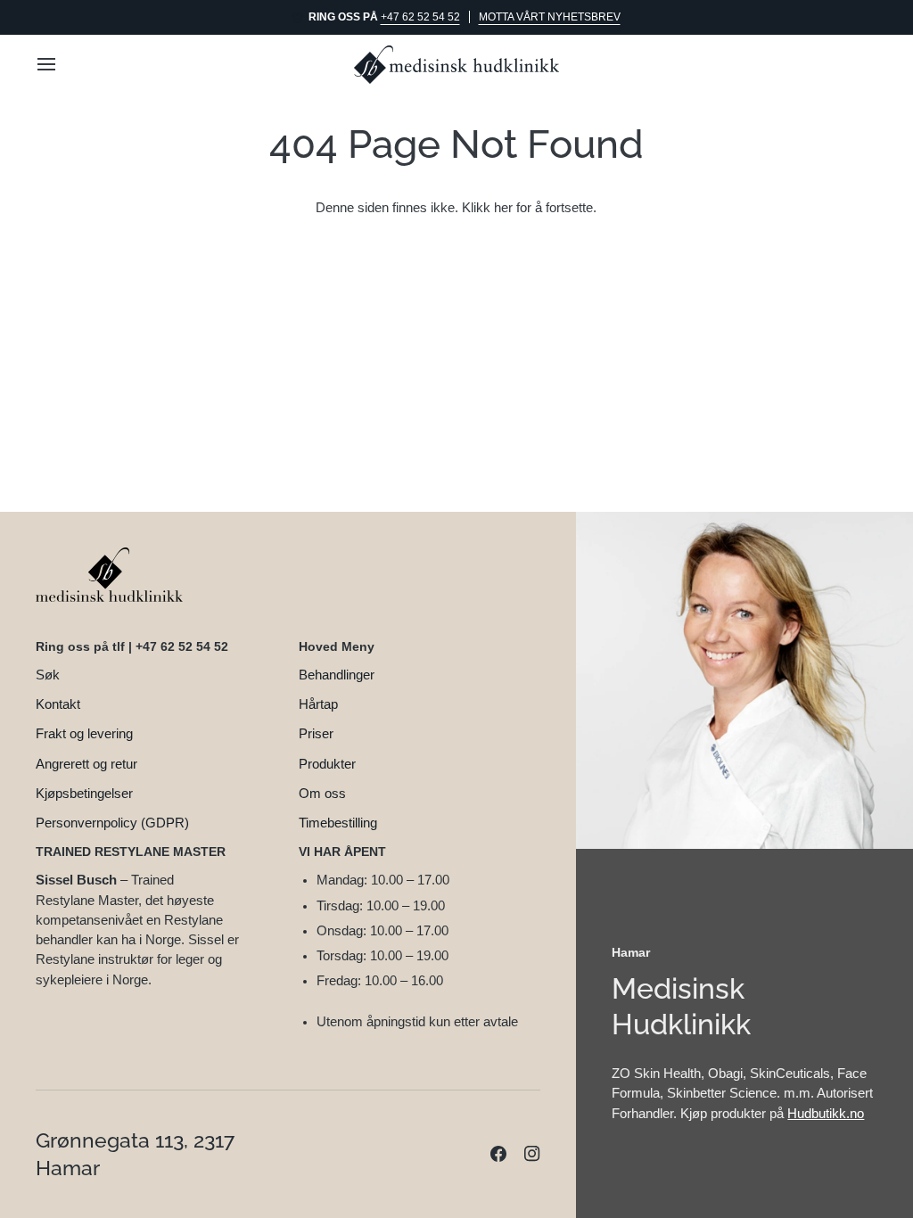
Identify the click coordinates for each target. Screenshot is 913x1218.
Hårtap (318, 704)
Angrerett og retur (86, 764)
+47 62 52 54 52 (420, 17)
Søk (48, 675)
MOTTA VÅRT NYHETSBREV (550, 17)
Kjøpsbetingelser (84, 793)
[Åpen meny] (62, 65)
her (503, 208)
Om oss (322, 793)
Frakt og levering (84, 734)
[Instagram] (532, 1154)
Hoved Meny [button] (336, 646)
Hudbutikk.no (825, 1114)
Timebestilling (338, 823)
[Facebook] (498, 1154)
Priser (316, 734)
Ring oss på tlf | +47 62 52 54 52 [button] (132, 646)
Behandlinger (336, 675)
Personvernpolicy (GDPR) (112, 823)
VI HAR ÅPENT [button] (342, 851)
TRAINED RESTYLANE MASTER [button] (131, 851)
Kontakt (58, 704)
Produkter (327, 764)
